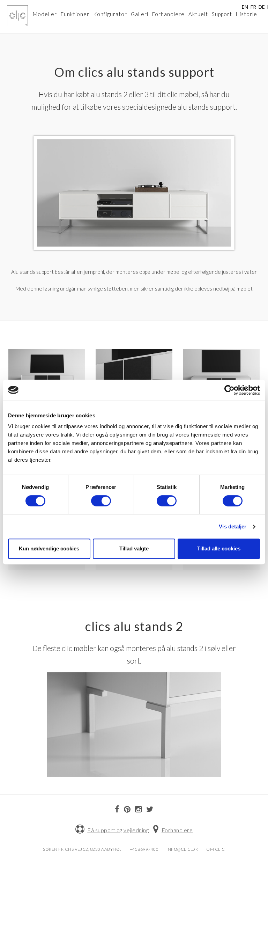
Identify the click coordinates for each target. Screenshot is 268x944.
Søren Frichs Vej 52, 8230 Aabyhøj (82, 849)
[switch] (101, 500)
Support (222, 14)
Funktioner (75, 14)
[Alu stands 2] (134, 723)
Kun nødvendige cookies (49, 548)
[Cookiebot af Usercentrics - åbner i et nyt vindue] (229, 390)
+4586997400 (144, 849)
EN (245, 7)
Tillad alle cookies (218, 548)
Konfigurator (110, 14)
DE (262, 7)
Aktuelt (198, 14)
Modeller (45, 14)
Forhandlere (168, 14)
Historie (246, 14)
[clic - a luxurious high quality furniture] (17, 15)
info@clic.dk (182, 849)
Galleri (139, 14)
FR (253, 7)
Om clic (215, 849)
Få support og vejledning (118, 830)
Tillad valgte (134, 548)
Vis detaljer (232, 526)
